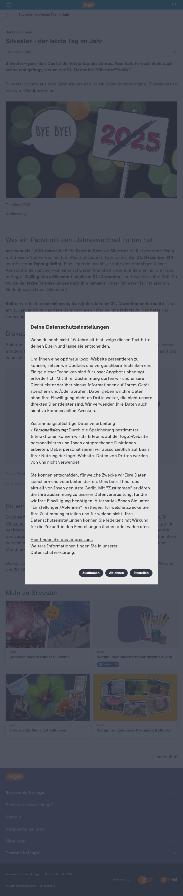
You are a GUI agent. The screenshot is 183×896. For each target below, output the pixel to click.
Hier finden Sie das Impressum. (61, 539)
